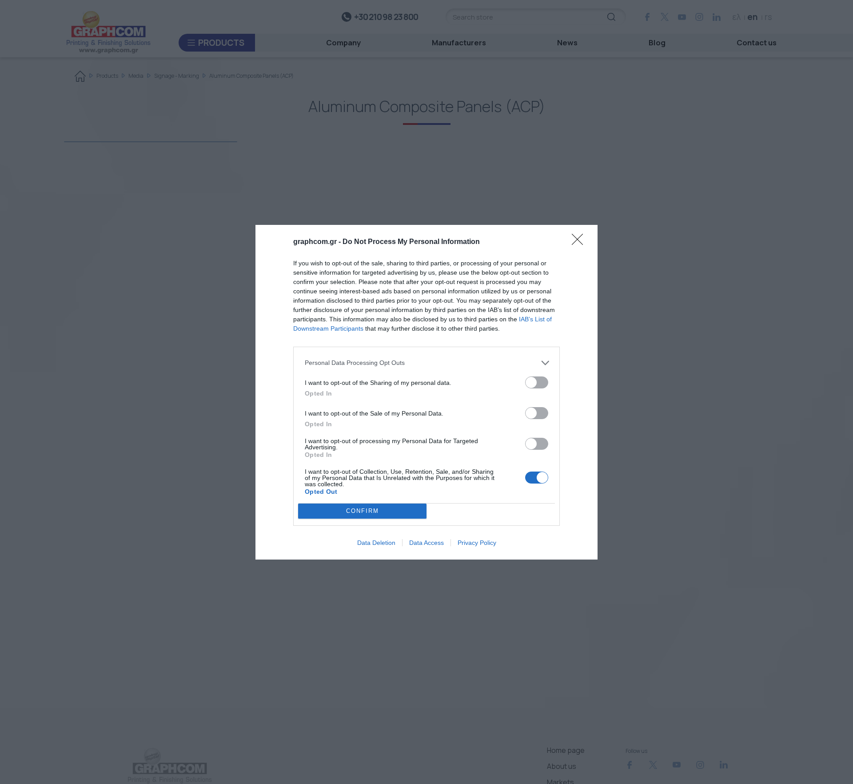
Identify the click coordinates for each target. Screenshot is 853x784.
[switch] (536, 382)
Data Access (426, 542)
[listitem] (426, 363)
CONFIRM (362, 511)
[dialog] (426, 392)
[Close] (580, 242)
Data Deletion (376, 542)
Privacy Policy (477, 542)
